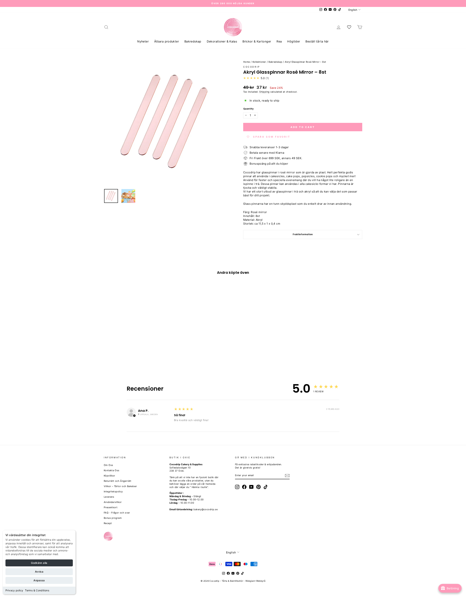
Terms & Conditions (37, 590)
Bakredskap (192, 41)
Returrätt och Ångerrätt (117, 481)
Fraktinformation (303, 234)
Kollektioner (259, 62)
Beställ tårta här (317, 41)
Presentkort (110, 507)
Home (246, 62)
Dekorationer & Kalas (222, 41)
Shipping (264, 91)
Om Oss (108, 465)
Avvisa (39, 571)
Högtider (293, 41)
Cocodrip (251, 66)
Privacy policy (14, 590)
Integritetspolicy (113, 491)
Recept (108, 523)
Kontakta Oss (111, 470)
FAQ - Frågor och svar (117, 512)
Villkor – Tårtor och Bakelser (120, 486)
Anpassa (39, 580)
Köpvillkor (109, 475)
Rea (279, 41)
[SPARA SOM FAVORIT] (108, 340)
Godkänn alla (39, 562)
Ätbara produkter (166, 41)
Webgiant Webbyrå (255, 581)
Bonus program (113, 518)
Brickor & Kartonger (256, 41)
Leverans (109, 496)
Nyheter (143, 41)
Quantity (248, 108)
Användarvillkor (113, 502)
